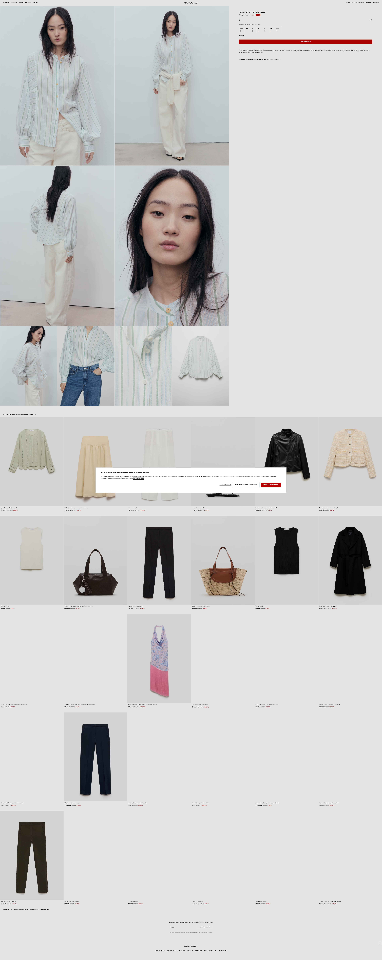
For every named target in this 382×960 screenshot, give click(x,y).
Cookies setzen (225, 485)
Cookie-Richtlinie (138, 478)
